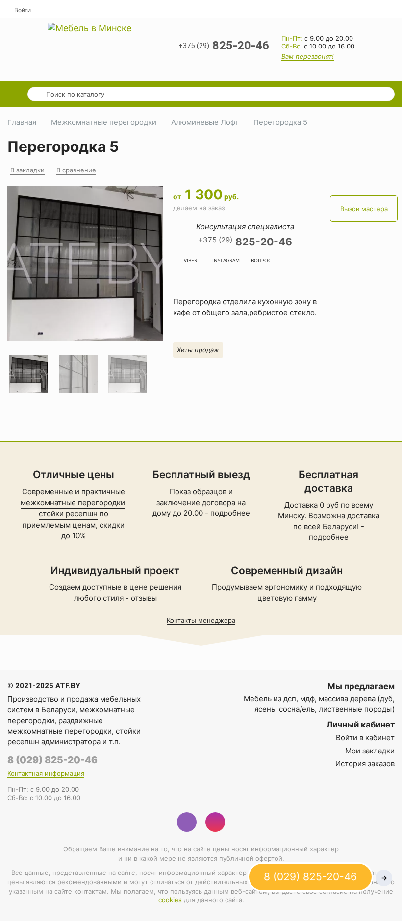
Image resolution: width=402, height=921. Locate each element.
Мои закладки (370, 750)
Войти (22, 10)
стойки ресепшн (68, 513)
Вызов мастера (364, 209)
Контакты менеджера (201, 620)
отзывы (144, 598)
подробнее (230, 513)
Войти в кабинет (365, 737)
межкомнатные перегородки (73, 502)
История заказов (365, 763)
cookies (170, 900)
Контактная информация (45, 773)
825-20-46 (223, 45)
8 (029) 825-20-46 (52, 760)
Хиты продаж (198, 350)
